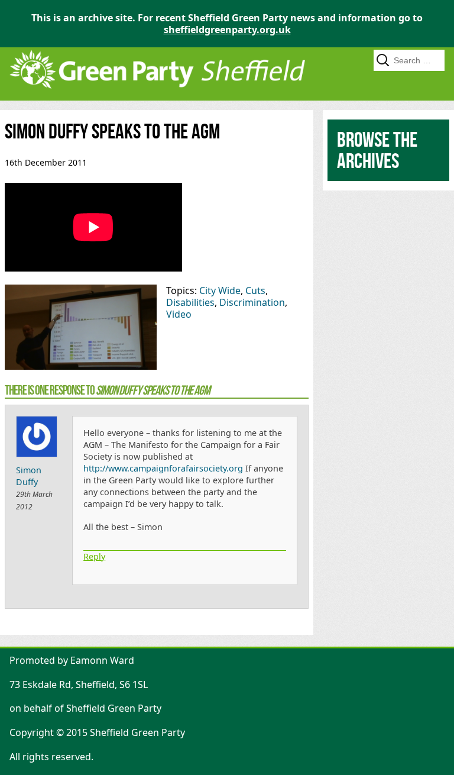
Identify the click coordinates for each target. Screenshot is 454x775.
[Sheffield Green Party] (157, 94)
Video (179, 314)
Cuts (255, 290)
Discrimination (252, 302)
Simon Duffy (28, 475)
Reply (94, 556)
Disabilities (190, 302)
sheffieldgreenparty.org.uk (227, 29)
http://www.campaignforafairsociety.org (163, 468)
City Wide (220, 290)
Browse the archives (377, 150)
